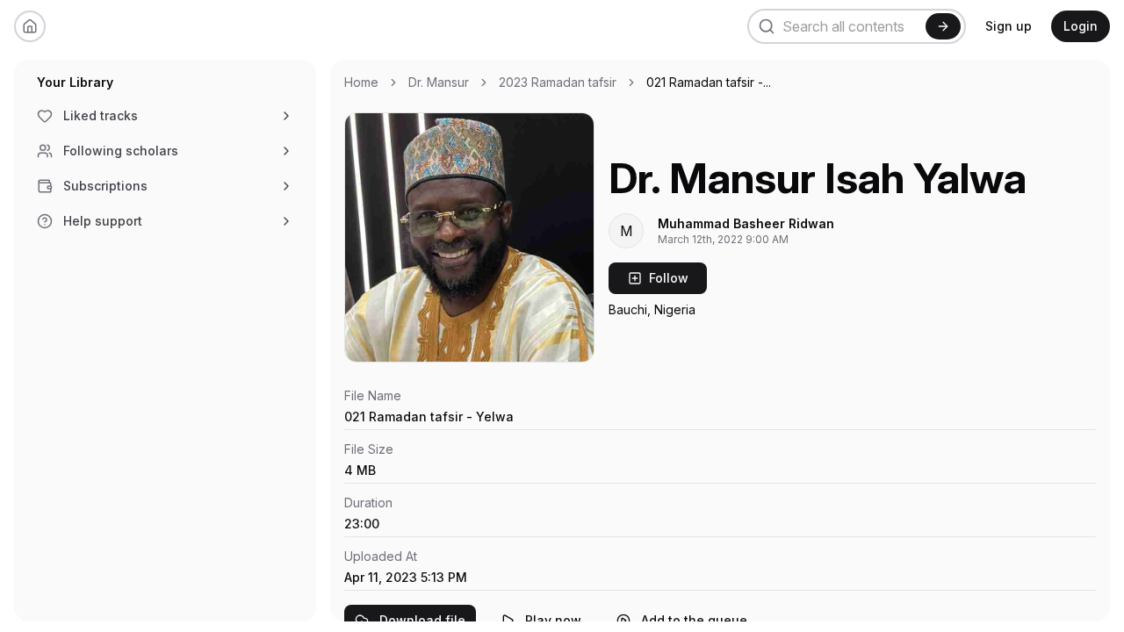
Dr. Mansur (438, 82)
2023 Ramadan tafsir (557, 82)
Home (361, 82)
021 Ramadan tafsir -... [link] (708, 82)
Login (1080, 25)
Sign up (1008, 25)
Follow (668, 277)
